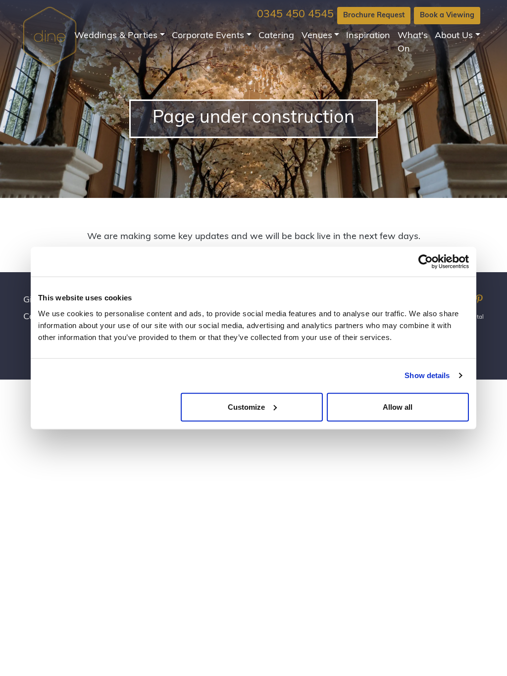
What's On (413, 43)
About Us (454, 36)
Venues (317, 36)
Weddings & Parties (115, 36)
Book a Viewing (447, 15)
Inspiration (368, 36)
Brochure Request (374, 15)
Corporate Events (208, 36)
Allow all (397, 406)
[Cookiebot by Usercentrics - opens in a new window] (425, 261)
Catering (276, 36)
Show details (427, 375)
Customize (246, 406)
